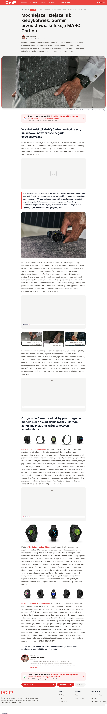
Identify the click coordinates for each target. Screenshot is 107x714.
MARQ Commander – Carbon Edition (35, 603)
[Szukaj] (104, 2)
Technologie (63, 695)
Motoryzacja (63, 701)
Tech (25, 2)
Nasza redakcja (96, 695)
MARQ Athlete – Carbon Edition (33, 449)
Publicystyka (65, 2)
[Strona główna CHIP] (10, 2)
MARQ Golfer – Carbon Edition (38, 547)
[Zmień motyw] (99, 2)
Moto (44, 2)
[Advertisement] (53, 311)
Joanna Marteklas (31, 36)
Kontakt (94, 698)
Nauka (53, 2)
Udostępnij (28, 684)
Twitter (62, 684)
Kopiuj (81, 684)
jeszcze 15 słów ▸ (34, 667)
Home (25, 9)
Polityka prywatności (98, 701)
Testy (34, 2)
